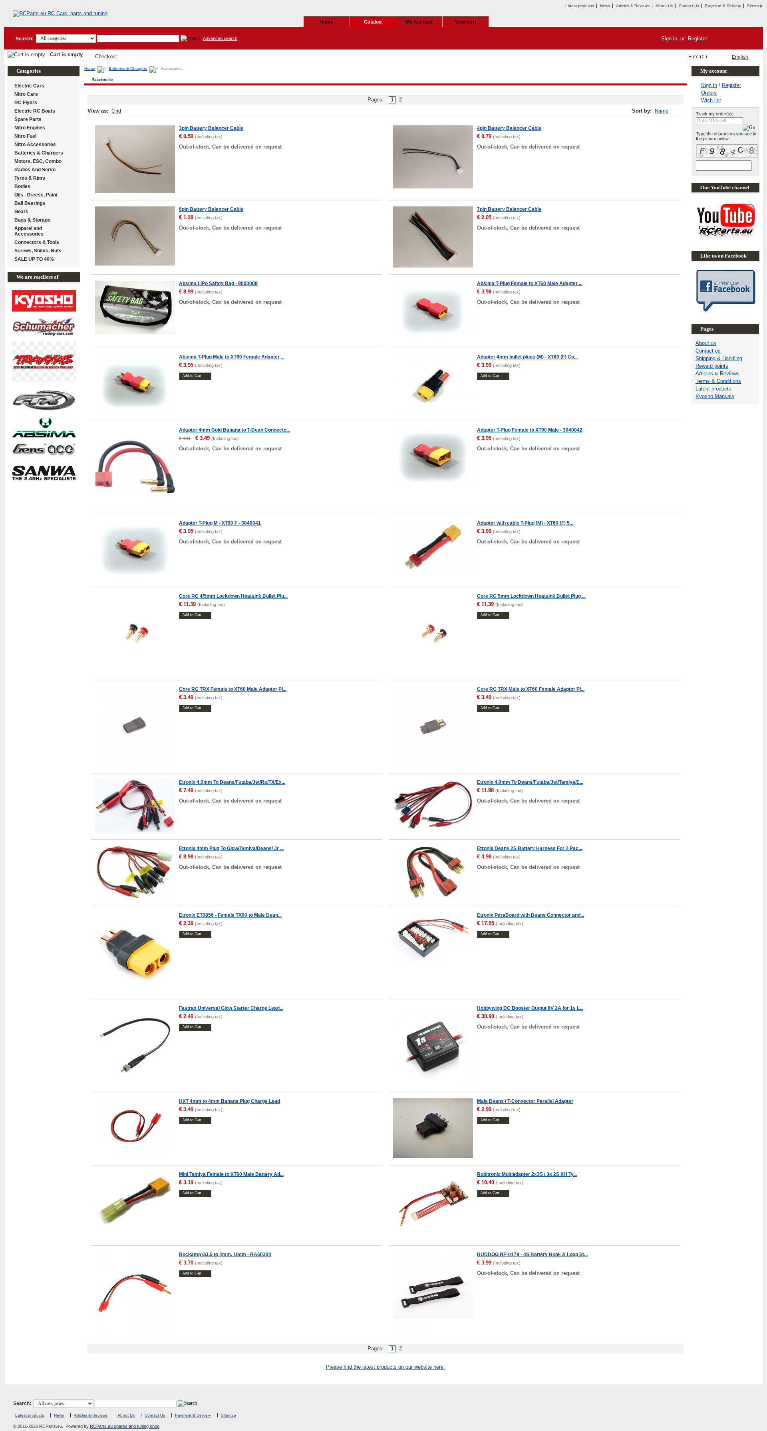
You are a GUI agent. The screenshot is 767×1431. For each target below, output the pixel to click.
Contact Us (689, 6)
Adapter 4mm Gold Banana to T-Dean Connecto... (234, 430)
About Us (664, 6)
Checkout (106, 56)
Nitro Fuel (25, 136)
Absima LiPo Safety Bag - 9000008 (218, 283)
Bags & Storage (32, 220)
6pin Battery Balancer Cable (211, 209)
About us (705, 343)
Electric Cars (29, 86)
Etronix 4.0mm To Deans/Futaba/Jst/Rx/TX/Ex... (232, 782)
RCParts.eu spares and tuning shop (124, 1426)
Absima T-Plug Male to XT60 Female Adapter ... (231, 357)
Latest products (579, 6)
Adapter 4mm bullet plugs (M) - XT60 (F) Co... (527, 357)
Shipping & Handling (718, 358)
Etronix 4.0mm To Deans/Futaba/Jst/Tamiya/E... (530, 782)
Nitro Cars (26, 94)
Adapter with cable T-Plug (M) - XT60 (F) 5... (525, 523)
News (605, 6)
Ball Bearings (29, 203)
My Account (419, 22)
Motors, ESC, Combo (38, 161)
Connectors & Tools (36, 242)
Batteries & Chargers (128, 68)
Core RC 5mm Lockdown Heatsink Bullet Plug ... (531, 596)
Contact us (708, 351)
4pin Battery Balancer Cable (509, 128)
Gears (21, 211)
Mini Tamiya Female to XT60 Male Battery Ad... (231, 1174)
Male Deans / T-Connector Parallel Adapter (525, 1101)
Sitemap (754, 6)
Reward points (711, 366)
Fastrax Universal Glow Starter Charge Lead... (231, 1008)
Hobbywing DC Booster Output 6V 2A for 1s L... (530, 1008)
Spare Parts (28, 119)
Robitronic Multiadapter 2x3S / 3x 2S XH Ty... (527, 1174)
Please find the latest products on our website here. (385, 1367)
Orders (709, 93)
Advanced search (220, 38)
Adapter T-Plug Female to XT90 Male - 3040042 (529, 430)
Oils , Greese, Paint (36, 195)
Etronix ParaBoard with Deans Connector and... (530, 915)
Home (326, 22)
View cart (465, 22)
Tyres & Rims (29, 178)
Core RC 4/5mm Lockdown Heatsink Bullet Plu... (233, 596)
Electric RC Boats (34, 111)
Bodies (22, 186)
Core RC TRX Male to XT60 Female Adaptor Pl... (530, 689)
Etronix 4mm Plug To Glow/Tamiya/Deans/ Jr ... (231, 848)
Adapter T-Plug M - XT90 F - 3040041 (220, 523)
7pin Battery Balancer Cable (509, 209)
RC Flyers (25, 102)
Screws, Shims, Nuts (38, 251)
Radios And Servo (35, 169)
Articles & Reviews (633, 6)
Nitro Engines (29, 128)
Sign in (669, 39)
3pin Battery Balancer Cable (211, 128)
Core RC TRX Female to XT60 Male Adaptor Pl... (232, 689)
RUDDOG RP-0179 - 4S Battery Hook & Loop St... (532, 1254)
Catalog (373, 22)
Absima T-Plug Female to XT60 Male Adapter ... (529, 283)
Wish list (711, 100)
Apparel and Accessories (29, 231)
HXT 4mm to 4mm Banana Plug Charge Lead (229, 1101)
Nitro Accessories (35, 144)
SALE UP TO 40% (34, 259)
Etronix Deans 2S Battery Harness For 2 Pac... (529, 848)
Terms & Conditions (718, 381)
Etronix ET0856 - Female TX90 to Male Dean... (230, 915)
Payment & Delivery (723, 6)
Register (697, 39)
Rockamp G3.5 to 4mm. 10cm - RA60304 (225, 1254)
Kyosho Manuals (714, 396)
